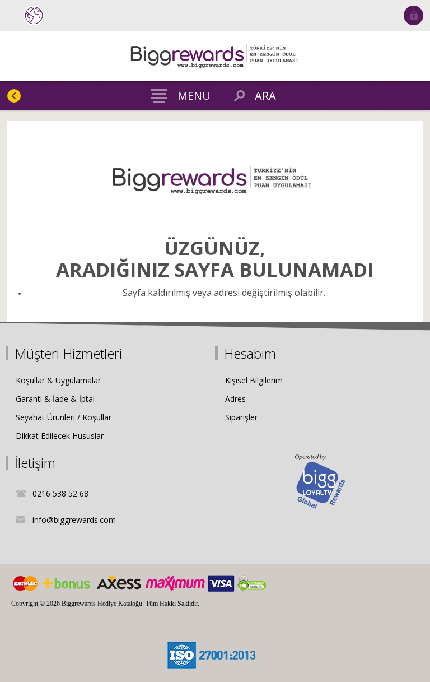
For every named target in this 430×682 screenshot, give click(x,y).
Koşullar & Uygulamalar (58, 380)
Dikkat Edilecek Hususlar (60, 435)
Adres (235, 398)
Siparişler (241, 417)
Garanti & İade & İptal (55, 398)
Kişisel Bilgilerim (254, 380)
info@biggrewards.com (74, 519)
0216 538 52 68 (60, 493)
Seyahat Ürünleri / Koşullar (63, 417)
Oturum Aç (413, 15)
